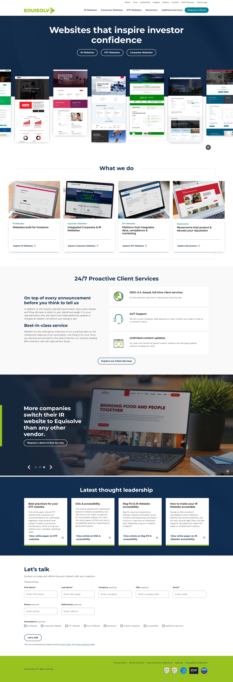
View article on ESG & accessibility (88, 537)
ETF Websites (134, 10)
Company (107, 587)
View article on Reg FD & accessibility (137, 537)
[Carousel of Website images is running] (208, 147)
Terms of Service (83, 644)
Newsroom (151, 10)
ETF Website (74, 626)
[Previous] (29, 467)
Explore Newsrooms (187, 246)
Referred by (71, 604)
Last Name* (67, 587)
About (127, 2)
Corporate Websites (112, 10)
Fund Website (93, 626)
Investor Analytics (132, 626)
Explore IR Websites (23, 246)
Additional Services (174, 626)
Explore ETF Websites (133, 246)
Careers (165, 2)
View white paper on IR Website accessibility (184, 537)
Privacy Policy (65, 644)
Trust (135, 2)
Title (142, 587)
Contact (175, 2)
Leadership (145, 2)
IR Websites (90, 10)
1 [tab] (36, 467)
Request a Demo (196, 10)
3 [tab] (44, 467)
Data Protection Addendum (159, 663)
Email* (176, 587)
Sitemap (179, 663)
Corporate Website (52, 626)
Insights (156, 2)
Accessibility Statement (197, 663)
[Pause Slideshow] (227, 471)
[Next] (51, 467)
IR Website (32, 626)
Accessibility (152, 626)
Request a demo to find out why (45, 443)
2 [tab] (40, 467)
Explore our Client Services (116, 361)
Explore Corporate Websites (82, 246)
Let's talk (33, 637)
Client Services (187, 2)
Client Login (202, 2)
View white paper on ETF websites (43, 537)
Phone (31, 604)
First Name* (30, 587)
